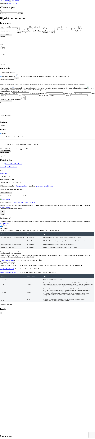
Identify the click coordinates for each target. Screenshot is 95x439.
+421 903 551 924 (12, 3)
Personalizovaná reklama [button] (7, 262)
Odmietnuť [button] (10, 208)
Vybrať (16, 78)
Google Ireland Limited (7, 260)
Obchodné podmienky (17, 202)
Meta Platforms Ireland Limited (9, 272)
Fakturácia (5, 23)
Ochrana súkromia (29, 202)
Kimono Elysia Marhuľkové (8, 167)
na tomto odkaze (5, 207)
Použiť (20, 13)
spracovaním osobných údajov (45, 186)
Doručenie (5, 68)
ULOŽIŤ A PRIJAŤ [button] (6, 305)
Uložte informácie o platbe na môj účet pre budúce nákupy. (21, 144)
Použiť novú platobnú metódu (15, 137)
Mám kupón (3, 173)
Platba (3, 129)
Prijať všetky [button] (18, 208)
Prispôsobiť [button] (3, 208)
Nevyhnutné (5, 227)
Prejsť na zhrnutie (5, 150)
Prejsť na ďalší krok (6, 35)
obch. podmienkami (21, 186)
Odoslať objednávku (6, 192)
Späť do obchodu (4, 0)
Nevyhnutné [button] (3, 225)
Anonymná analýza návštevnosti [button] (9, 252)
